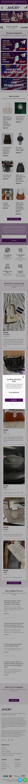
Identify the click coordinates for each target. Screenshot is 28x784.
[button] (23, 377)
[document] (14, 392)
